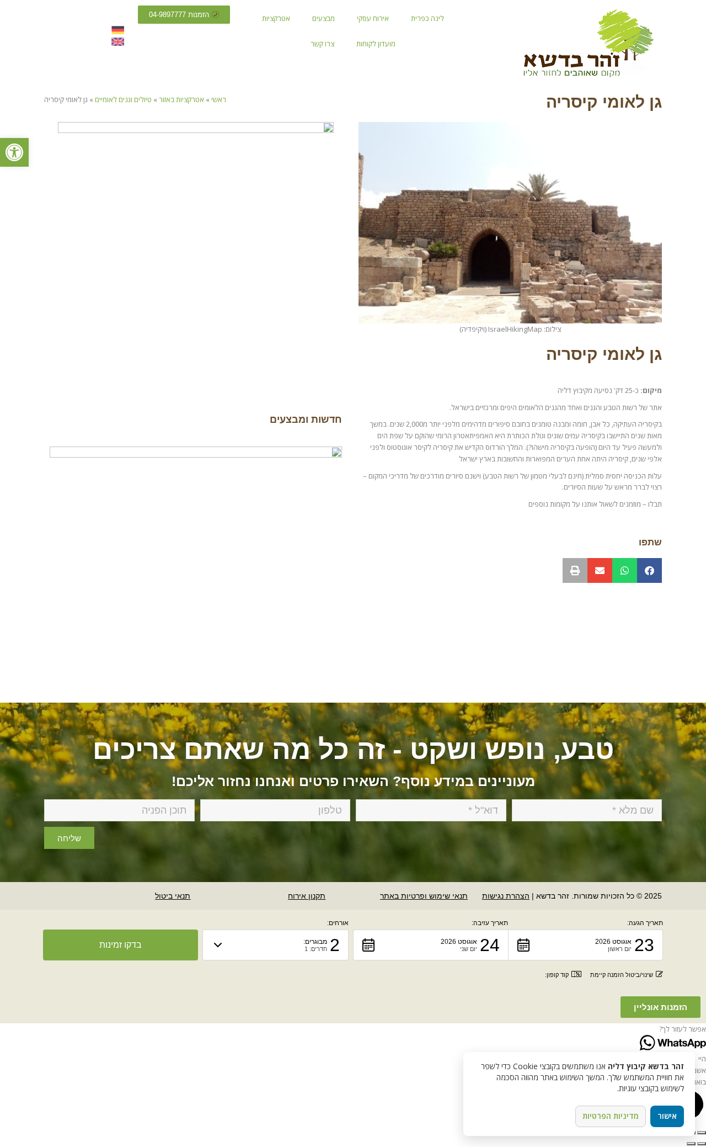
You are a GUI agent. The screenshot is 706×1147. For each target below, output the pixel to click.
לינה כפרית (427, 18)
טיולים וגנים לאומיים (123, 99)
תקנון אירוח (306, 895)
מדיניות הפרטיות (610, 1116)
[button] (649, 570)
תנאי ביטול (172, 895)
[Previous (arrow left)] (701, 1143)
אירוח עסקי (373, 18)
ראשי (218, 99)
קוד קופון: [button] (557, 974)
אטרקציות (276, 18)
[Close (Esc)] (701, 1132)
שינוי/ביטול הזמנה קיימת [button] (621, 974)
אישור (667, 1116)
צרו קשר (322, 44)
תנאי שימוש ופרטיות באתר (424, 895)
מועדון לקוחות (375, 44)
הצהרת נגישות (506, 895)
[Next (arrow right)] (691, 1143)
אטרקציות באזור (181, 99)
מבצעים (323, 18)
